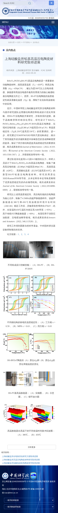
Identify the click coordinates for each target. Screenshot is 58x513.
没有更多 (31, 447)
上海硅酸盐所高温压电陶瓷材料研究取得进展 (21, 460)
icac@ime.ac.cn (11, 493)
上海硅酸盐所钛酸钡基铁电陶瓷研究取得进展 (21, 463)
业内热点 (36, 42)
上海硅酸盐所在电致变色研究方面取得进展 (20, 456)
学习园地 (26, 42)
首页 (19, 42)
